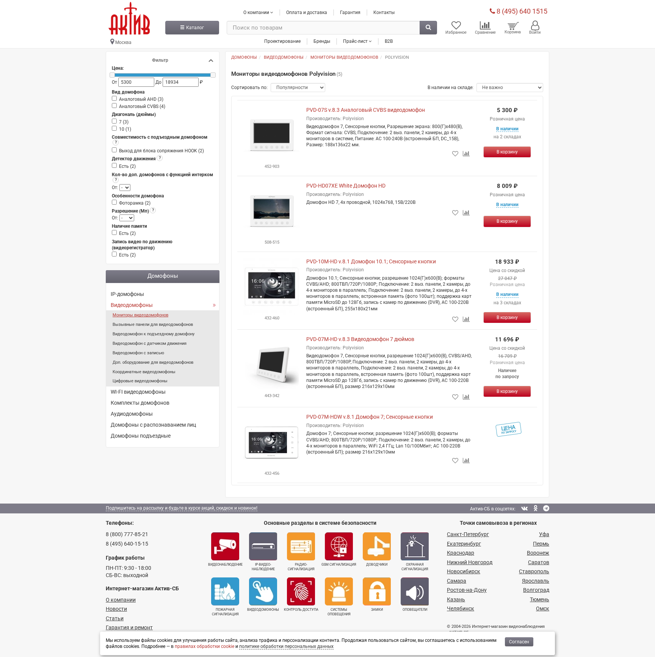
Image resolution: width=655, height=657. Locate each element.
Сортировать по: (249, 87)
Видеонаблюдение (225, 564)
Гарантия (350, 12)
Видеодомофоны (132, 305)
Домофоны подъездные (141, 436)
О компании (121, 600)
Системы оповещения (339, 612)
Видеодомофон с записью (138, 352)
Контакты (384, 12)
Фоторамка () (134, 203)
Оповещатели (415, 610)
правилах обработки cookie (204, 646)
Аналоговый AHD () (141, 99)
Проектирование (282, 41)
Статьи (115, 618)
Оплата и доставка (306, 12)
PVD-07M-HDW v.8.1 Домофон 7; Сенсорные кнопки (369, 417)
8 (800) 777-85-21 (127, 534)
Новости (116, 609)
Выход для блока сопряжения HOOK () (161, 150)
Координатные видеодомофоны (144, 371)
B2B (389, 41)
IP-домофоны (127, 294)
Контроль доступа (301, 610)
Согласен (519, 641)
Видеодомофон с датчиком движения (149, 343)
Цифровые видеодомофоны (140, 381)
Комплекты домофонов (140, 403)
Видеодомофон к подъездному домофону (153, 334)
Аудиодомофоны (132, 414)
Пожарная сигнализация (225, 612)
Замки (377, 610)
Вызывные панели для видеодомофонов (153, 324)
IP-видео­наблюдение (263, 567)
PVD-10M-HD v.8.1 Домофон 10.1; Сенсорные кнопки (371, 261)
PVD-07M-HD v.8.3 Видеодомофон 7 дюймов (360, 339)
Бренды (321, 41)
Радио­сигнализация (301, 567)
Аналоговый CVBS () (142, 106)
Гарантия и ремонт (129, 627)
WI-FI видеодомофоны (138, 392)
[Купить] (507, 152)
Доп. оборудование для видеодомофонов (153, 362)
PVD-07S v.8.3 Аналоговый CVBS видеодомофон (365, 110)
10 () (125, 129)
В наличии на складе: (450, 87)
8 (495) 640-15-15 (127, 544)
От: (115, 187)
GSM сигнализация (338, 564)
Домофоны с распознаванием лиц (153, 425)
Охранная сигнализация (414, 567)
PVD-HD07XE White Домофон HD (345, 186)
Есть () (127, 166)
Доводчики (376, 564)
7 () (123, 122)
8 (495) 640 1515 (521, 11)
